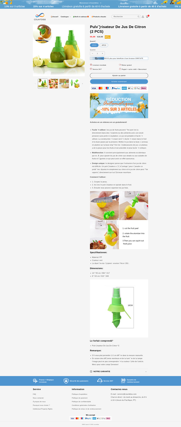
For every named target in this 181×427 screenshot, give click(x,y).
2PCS (94, 45)
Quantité (92, 50)
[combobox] (126, 17)
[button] (65, 16)
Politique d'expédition (79, 394)
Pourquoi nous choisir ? (41, 405)
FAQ (34, 394)
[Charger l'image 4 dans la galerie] (74, 83)
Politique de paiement (80, 398)
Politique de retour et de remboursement (86, 409)
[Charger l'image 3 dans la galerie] (64, 83)
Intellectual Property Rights (42, 409)
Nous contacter (38, 398)
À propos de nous (39, 401)
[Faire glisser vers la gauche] (35, 83)
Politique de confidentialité (81, 401)
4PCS (104, 45)
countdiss (96, 424)
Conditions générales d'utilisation (84, 405)
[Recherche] (138, 16)
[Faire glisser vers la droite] (82, 83)
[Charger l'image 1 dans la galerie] (43, 83)
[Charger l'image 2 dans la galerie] (53, 83)
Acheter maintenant (119, 81)
